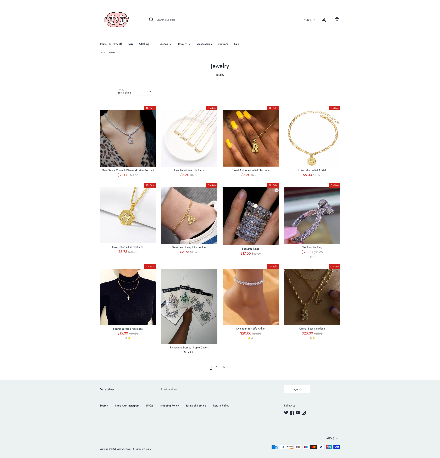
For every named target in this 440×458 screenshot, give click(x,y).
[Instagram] (304, 413)
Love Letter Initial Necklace (127, 247)
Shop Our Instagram (127, 406)
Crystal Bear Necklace (312, 329)
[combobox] (134, 91)
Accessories (204, 44)
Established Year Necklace (189, 170)
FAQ (130, 44)
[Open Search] (151, 19)
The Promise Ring (312, 247)
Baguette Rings (250, 249)
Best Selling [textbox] (124, 93)
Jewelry (183, 44)
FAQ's (149, 406)
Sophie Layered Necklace (128, 329)
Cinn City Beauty (124, 448)
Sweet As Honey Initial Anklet (189, 247)
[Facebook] (292, 413)
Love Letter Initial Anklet (312, 170)
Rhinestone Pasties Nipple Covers (189, 347)
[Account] (323, 18)
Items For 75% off (111, 44)
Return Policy (221, 406)
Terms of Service (196, 406)
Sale (236, 44)
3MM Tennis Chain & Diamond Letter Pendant (128, 170)
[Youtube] (298, 413)
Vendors (223, 44)
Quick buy (128, 161)
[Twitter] (286, 413)
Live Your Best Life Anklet (250, 329)
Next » (225, 367)
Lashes (164, 44)
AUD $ (307, 20)
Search (104, 406)
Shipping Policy (169, 406)
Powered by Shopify (142, 448)
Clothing (144, 44)
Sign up (297, 389)
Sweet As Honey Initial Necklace (251, 170)
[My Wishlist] (330, 20)
